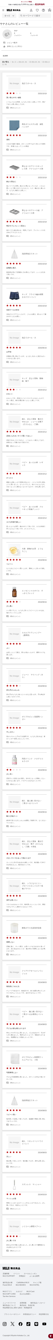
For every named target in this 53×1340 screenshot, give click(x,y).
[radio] (7, 93)
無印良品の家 (8, 1283)
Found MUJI (7, 1285)
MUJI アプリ (7, 1291)
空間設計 (22, 1276)
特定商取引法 (44, 1314)
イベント (16, 1274)
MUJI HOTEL (34, 1285)
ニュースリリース (9, 1303)
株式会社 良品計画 (27, 1305)
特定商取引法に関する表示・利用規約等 (17, 1308)
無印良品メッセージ (37, 1303)
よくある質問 (34, 1276)
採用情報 (23, 1303)
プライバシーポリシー (12, 1314)
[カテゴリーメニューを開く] (3, 10)
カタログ (19, 1291)
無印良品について (9, 1305)
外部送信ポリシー (29, 1314)
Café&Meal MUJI (23, 1283)
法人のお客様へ (25, 1294)
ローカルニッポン (30, 1274)
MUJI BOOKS (21, 1285)
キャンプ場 (37, 1283)
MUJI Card (30, 1291)
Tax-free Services (9, 1296)
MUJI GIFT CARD (9, 1294)
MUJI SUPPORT (9, 1276)
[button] (31, 10)
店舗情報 (6, 1274)
